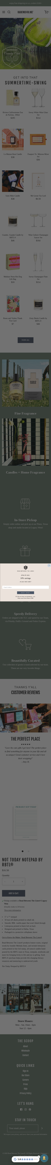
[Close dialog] (49, 565)
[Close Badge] (38, 1157)
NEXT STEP (25, 592)
